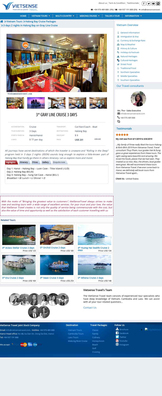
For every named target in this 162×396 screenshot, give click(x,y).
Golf (94, 348)
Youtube (123, 340)
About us (103, 3)
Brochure (124, 329)
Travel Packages (98, 325)
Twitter (123, 337)
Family (95, 333)
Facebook (123, 333)
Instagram (124, 344)
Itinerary (24, 162)
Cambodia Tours (76, 333)
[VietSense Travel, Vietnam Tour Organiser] (1, 21)
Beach (95, 344)
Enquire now (59, 162)
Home (40, 6)
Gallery (45, 162)
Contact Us (90, 307)
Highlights (10, 162)
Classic (95, 330)
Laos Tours (73, 337)
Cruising (96, 351)
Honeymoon (98, 341)
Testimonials (133, 3)
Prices (35, 162)
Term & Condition (117, 3)
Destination (72, 325)
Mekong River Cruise (77, 341)
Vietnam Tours (75, 330)
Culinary (96, 337)
